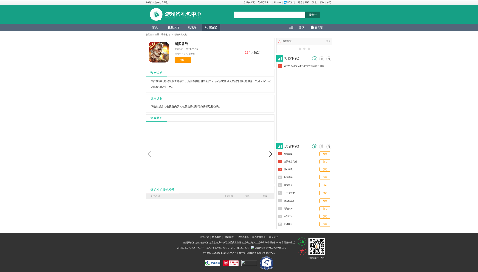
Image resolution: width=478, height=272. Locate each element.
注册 (291, 27)
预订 (183, 59)
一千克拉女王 (290, 193)
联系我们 (216, 237)
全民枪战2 (289, 200)
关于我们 (204, 237)
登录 (301, 27)
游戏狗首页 (249, 2)
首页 (155, 27)
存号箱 (319, 27)
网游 (300, 2)
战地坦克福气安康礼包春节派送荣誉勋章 (304, 66)
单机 (307, 2)
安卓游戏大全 (264, 2)
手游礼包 (165, 34)
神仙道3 (288, 216)
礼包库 (192, 27)
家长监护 (273, 237)
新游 (321, 2)
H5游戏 (291, 2)
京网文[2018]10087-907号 (190, 247)
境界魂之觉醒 (290, 161)
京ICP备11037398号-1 (218, 247)
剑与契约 (288, 208)
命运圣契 (288, 177)
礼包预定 (211, 27)
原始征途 (288, 153)
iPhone (277, 2)
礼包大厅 (174, 27)
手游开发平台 (259, 237)
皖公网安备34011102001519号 (270, 247)
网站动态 (229, 237)
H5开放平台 (243, 237)
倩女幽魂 (288, 169)
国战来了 (288, 185)
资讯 (314, 2)
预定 (325, 153)
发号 (329, 2)
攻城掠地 (288, 224)
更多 (328, 41)
